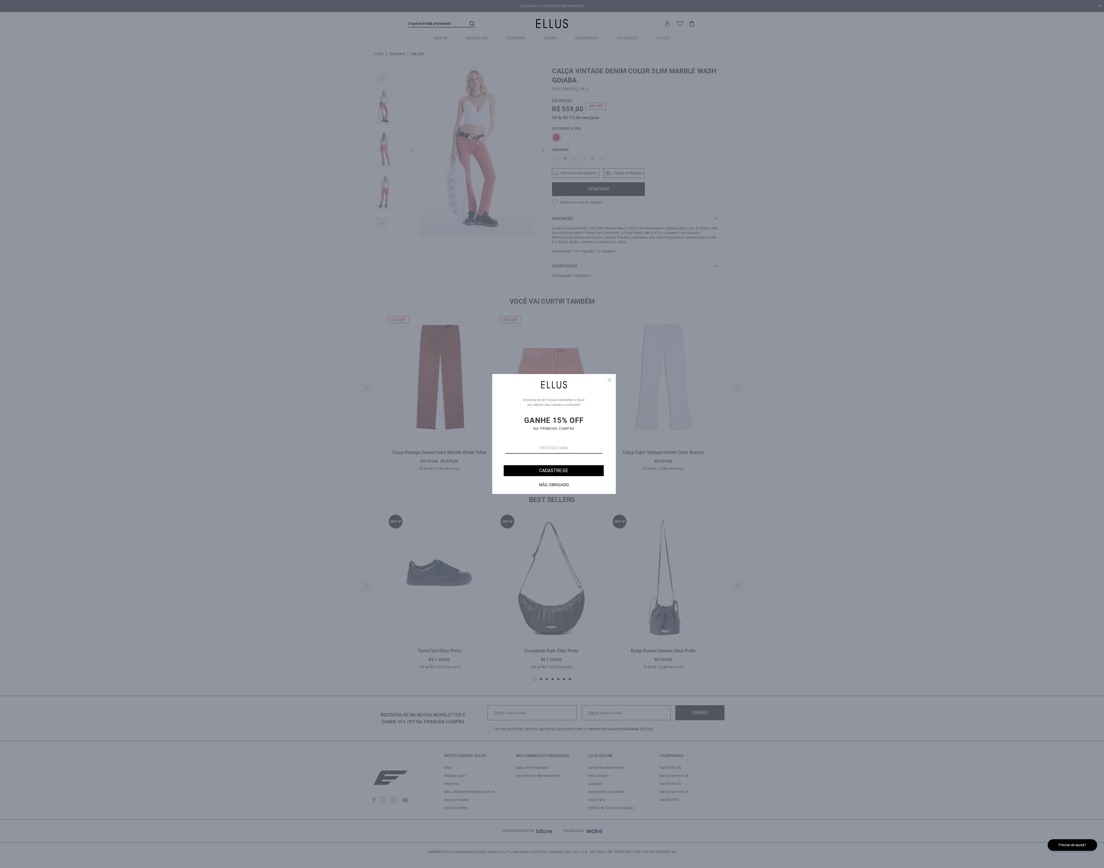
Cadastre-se (553, 470)
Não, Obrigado (554, 484)
